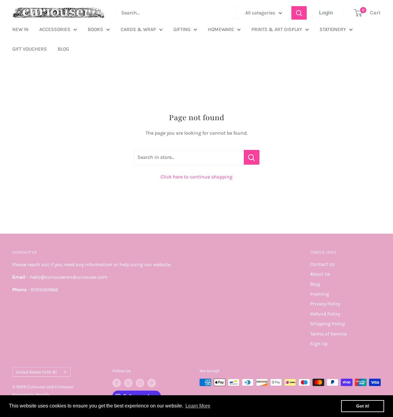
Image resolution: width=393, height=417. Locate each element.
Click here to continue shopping (196, 177)
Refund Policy (325, 314)
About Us (320, 274)
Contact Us (322, 264)
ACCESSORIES (54, 29)
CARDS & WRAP (138, 29)
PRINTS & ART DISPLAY (276, 29)
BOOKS (95, 29)
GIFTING (181, 29)
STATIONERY (333, 29)
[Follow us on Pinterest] (151, 383)
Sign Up (319, 343)
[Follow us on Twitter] (128, 383)
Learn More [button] (197, 405)
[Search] (299, 13)
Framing (319, 294)
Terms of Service (328, 334)
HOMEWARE (221, 29)
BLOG (63, 49)
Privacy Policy (325, 304)
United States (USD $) (36, 372)
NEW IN (20, 29)
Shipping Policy (327, 324)
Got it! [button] (362, 406)
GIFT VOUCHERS (29, 49)
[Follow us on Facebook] (116, 383)
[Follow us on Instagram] (140, 383)
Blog (315, 284)
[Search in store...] (251, 157)
